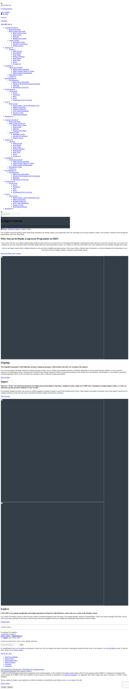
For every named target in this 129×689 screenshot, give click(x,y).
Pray (15, 96)
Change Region (7, 9)
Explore (21, 44)
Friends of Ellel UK (20, 109)
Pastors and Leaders (20, 38)
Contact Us (17, 64)
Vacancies (17, 94)
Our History (17, 58)
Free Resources (10, 78)
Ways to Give (13, 104)
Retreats (16, 37)
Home (4, 229)
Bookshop (8, 116)
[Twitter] (17, 669)
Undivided (23, 100)
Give (2, 12)
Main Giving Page (19, 107)
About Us (8, 47)
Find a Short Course (20, 33)
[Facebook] (6, 669)
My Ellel (111, 648)
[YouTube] (27, 669)
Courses (6, 12)
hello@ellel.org (17, 636)
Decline (10, 687)
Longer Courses (14, 40)
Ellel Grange (21, 69)
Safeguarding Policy (11, 660)
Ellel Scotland (23, 73)
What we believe (10, 662)
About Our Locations (15, 67)
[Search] (1, 3)
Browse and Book (14, 29)
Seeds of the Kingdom (27, 84)
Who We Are (18, 51)
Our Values (17, 55)
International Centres (15, 75)
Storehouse (21, 87)
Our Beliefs (17, 53)
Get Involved (9, 89)
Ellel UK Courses (14, 229)
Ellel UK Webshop (71, 675)
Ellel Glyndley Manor (24, 71)
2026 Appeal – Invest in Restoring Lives (26, 105)
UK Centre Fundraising (21, 111)
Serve (15, 93)
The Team (17, 60)
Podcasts (16, 85)
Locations (8, 66)
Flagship (19, 42)
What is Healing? (19, 56)
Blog (21, 82)
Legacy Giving (18, 113)
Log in (4, 17)
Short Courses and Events (17, 31)
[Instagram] (38, 669)
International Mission (20, 114)
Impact (18, 46)
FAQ (15, 62)
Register (4, 21)
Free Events (17, 35)
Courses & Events (10, 27)
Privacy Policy (18, 650)
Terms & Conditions (11, 657)
